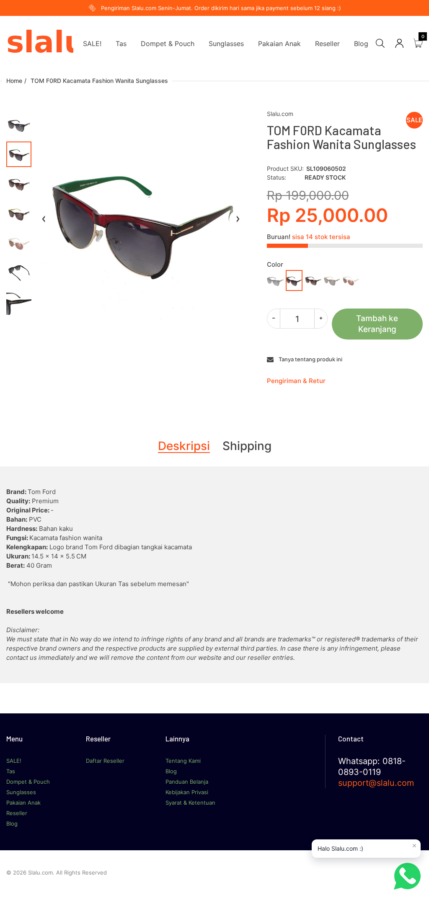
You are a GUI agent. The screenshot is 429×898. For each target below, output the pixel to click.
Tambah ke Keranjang (377, 324)
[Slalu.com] (39, 43)
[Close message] (414, 845)
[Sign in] (399, 43)
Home (14, 80)
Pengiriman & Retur (296, 381)
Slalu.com (280, 113)
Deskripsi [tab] (184, 446)
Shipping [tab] (246, 446)
